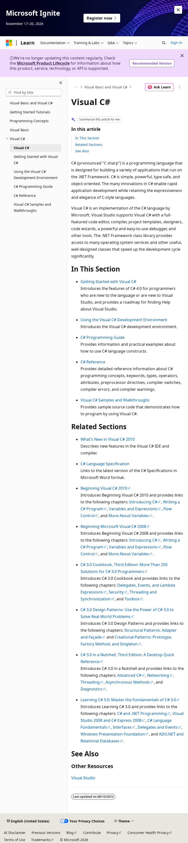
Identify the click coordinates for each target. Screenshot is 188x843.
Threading (90, 682)
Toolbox (132, 599)
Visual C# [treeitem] (21, 147)
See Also (82, 151)
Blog (70, 832)
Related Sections (88, 144)
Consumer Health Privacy (148, 832)
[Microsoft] (9, 43)
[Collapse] (61, 83)
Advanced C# (129, 675)
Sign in (176, 42)
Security (116, 592)
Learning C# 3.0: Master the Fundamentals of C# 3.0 (128, 699)
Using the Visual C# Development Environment (124, 319)
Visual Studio (83, 778)
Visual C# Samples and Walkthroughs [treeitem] (32, 207)
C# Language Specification (105, 463)
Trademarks (40, 839)
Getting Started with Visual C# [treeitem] (36, 159)
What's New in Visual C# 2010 (108, 439)
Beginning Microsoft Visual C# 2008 (113, 526)
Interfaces (122, 727)
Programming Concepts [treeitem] (29, 121)
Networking (158, 675)
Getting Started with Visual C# (108, 281)
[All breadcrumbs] (75, 87)
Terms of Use (14, 839)
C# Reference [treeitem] (25, 195)
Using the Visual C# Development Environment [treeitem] (36, 174)
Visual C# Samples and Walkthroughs (115, 400)
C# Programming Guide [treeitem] (33, 186)
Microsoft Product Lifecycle (43, 63)
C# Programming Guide (103, 337)
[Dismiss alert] (178, 10)
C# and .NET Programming (142, 713)
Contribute (92, 832)
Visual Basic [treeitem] (19, 130)
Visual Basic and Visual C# (105, 87)
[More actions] (180, 87)
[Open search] (164, 42)
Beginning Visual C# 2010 (104, 488)
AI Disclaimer (15, 832)
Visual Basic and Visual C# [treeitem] (31, 103)
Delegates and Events (157, 727)
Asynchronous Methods (128, 682)
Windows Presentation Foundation (113, 734)
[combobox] (33, 92)
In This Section (87, 138)
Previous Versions (46, 832)
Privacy (112, 832)
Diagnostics (91, 689)
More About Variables (128, 515)
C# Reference (93, 362)
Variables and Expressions (133, 508)
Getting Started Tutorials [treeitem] (30, 112)
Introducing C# (143, 502)
